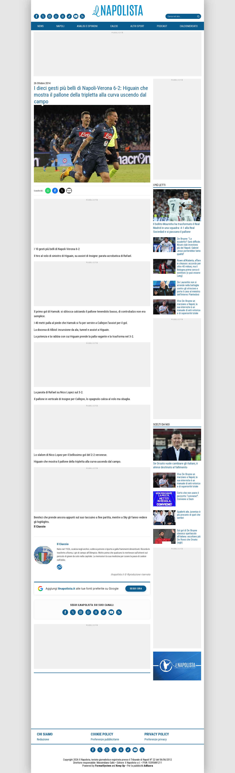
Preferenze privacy (156, 739)
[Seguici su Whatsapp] (56, 17)
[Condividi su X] (62, 191)
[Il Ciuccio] (43, 556)
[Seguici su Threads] (62, 17)
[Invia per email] (69, 191)
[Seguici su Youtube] (75, 17)
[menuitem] (40, 26)
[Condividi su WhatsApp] (48, 191)
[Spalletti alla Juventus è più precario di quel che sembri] (164, 518)
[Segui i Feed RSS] (82, 17)
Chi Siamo (45, 734)
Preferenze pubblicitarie (105, 739)
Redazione (43, 739)
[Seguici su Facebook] (36, 17)
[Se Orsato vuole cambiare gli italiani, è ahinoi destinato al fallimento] (177, 445)
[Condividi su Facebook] (55, 191)
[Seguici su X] (43, 17)
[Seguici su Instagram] (49, 17)
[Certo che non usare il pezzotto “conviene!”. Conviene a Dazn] (164, 499)
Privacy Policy (157, 734)
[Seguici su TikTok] (69, 17)
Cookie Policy (102, 734)
